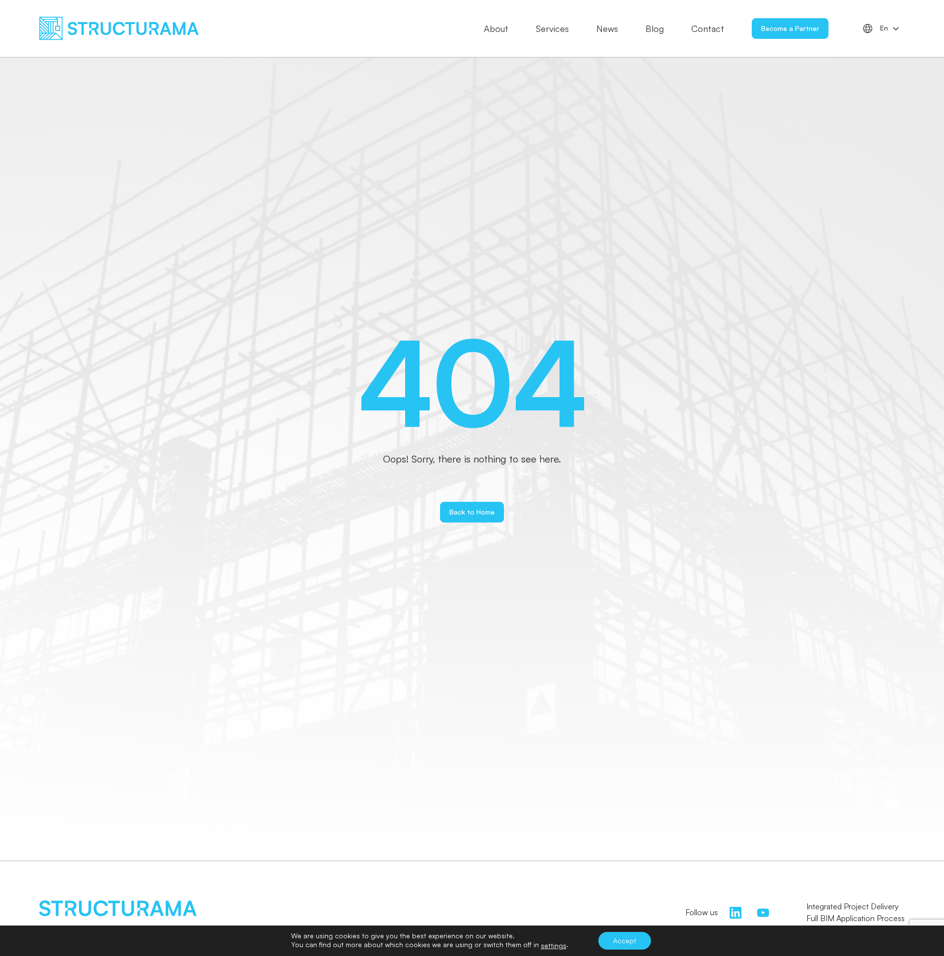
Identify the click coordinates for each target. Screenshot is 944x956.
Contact (707, 28)
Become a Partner (790, 28)
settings (553, 945)
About (496, 28)
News (607, 28)
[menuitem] (890, 28)
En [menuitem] (884, 28)
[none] (890, 28)
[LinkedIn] (735, 911)
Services (552, 28)
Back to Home (472, 512)
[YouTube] (763, 911)
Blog (655, 28)
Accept (624, 940)
